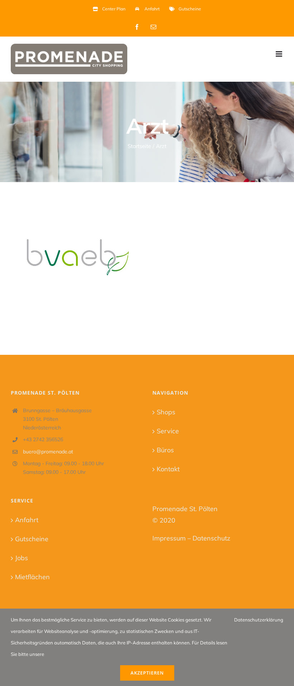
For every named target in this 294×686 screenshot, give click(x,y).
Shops (166, 412)
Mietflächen (32, 577)
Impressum (169, 538)
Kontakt (168, 469)
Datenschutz (211, 538)
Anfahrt (26, 520)
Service (168, 431)
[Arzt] (75, 254)
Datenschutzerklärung (258, 620)
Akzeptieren (147, 673)
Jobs (21, 558)
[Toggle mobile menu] (279, 54)
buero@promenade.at (48, 451)
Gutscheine (31, 539)
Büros (165, 450)
